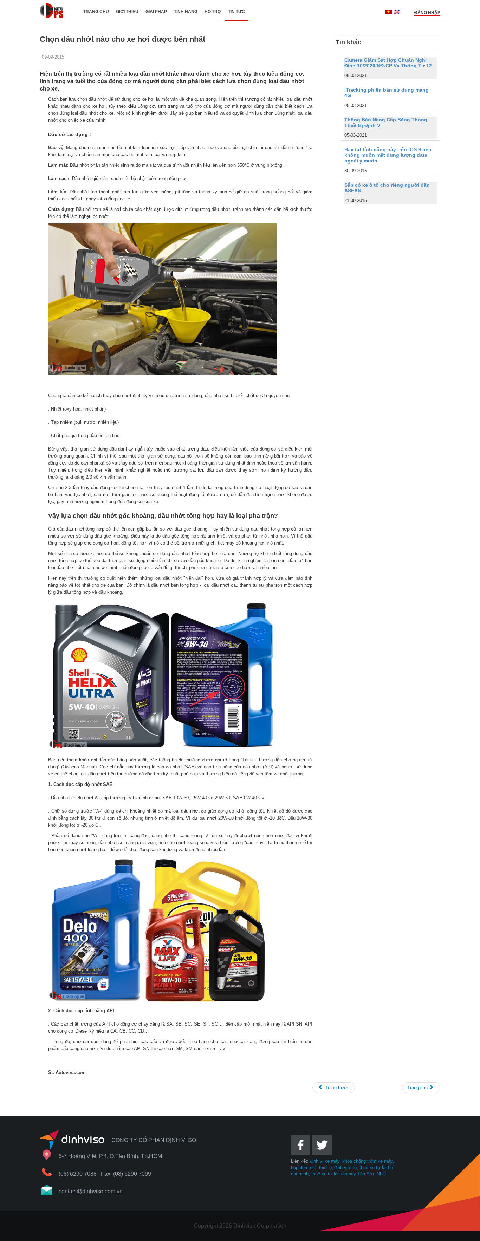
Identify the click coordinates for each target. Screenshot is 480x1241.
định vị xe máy (324, 1161)
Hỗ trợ (213, 11)
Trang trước (337, 1087)
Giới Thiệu (127, 11)
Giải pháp (156, 11)
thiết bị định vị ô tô (338, 1167)
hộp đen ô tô (303, 1167)
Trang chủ (96, 11)
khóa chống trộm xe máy (367, 1161)
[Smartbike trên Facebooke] (301, 1156)
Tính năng (185, 11)
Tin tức (236, 11)
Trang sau (418, 1087)
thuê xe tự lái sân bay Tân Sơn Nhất (348, 1173)
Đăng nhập (427, 12)
